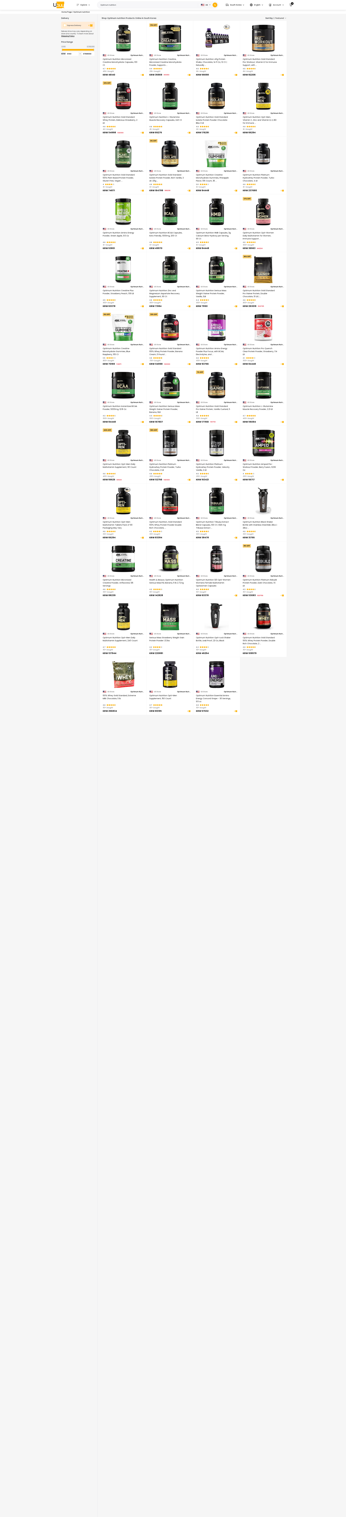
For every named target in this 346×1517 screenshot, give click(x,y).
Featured (279, 18)
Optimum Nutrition (137, 55)
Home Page (66, 12)
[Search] (215, 5)
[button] (235, 5)
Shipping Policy (67, 36)
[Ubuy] (58, 4)
